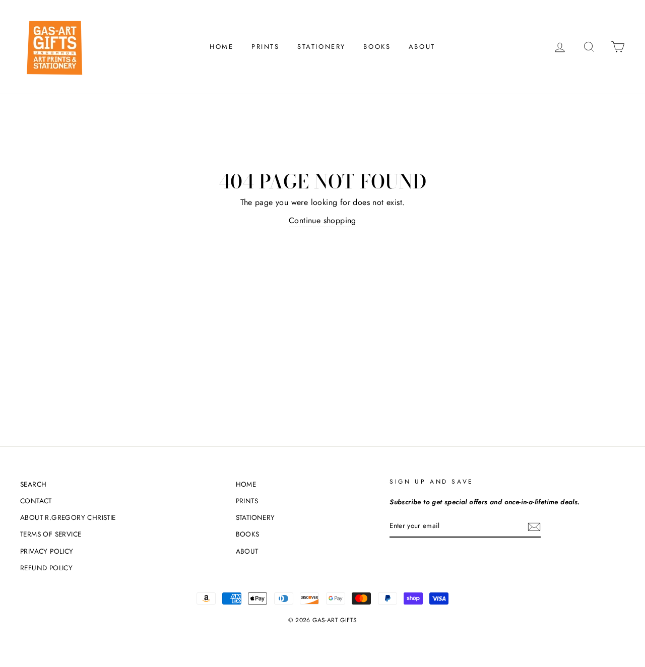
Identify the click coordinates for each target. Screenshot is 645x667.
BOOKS (377, 46)
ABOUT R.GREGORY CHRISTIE (68, 517)
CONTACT (36, 501)
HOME (221, 46)
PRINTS (265, 46)
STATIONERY (321, 46)
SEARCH (33, 484)
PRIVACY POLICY (47, 551)
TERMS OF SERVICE (50, 534)
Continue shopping (322, 220)
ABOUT (422, 46)
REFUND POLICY (46, 568)
